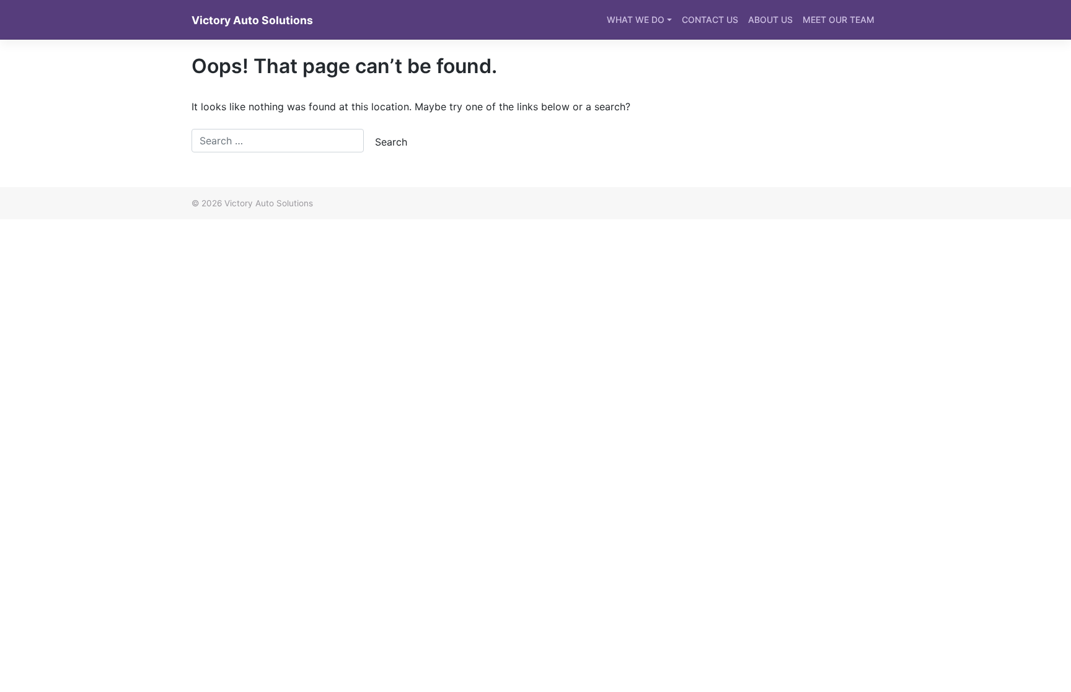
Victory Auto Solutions (252, 20)
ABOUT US (770, 19)
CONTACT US (710, 19)
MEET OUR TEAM (839, 19)
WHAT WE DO (635, 19)
